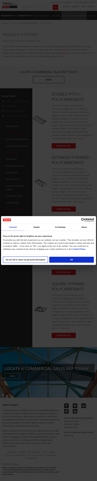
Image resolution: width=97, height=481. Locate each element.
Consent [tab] (13, 227)
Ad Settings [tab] (60, 227)
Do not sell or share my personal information (25, 260)
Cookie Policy (78, 249)
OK (71, 260)
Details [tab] (37, 227)
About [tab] (84, 227)
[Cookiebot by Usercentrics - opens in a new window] (83, 220)
